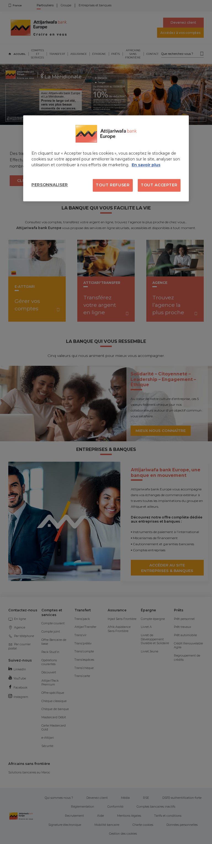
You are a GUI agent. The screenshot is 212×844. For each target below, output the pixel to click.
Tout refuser (112, 185)
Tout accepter (159, 185)
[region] (106, 158)
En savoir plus (146, 165)
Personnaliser (49, 184)
